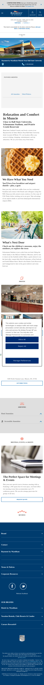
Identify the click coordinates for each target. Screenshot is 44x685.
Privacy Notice (23, 657)
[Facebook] (12, 586)
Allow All (22, 339)
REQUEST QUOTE (22, 499)
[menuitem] (2, 13)
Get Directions (22, 383)
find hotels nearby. (24, 28)
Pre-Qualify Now (29, 6)
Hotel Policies (26, 94)
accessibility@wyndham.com (34, 661)
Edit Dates (18, 23)
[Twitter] (23, 586)
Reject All (22, 346)
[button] (3, 4)
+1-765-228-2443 (29, 64)
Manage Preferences (22, 360)
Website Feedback (22, 593)
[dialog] (22, 342)
